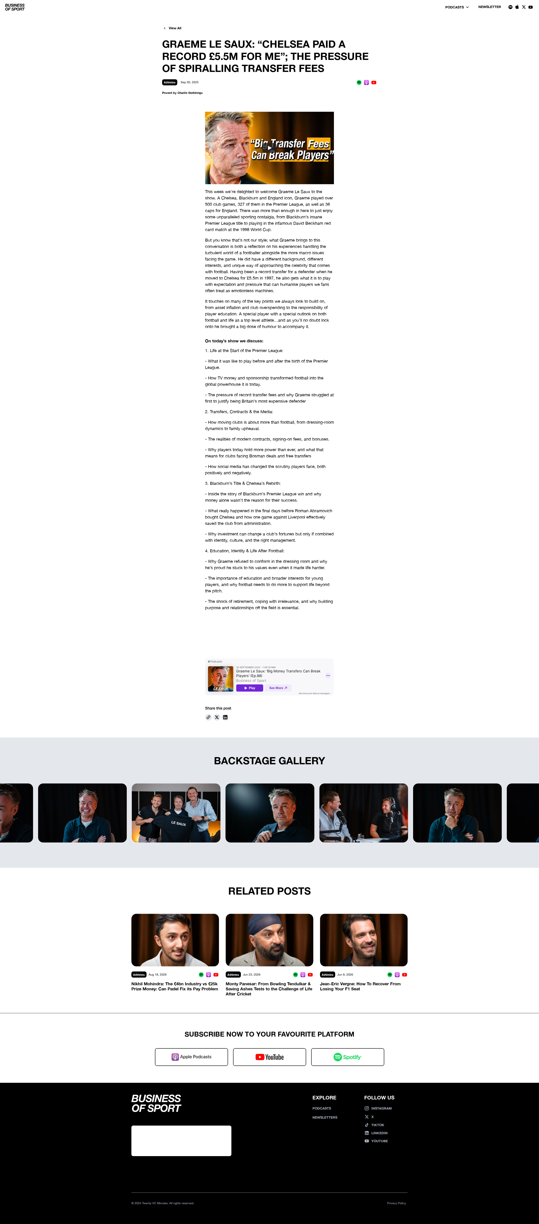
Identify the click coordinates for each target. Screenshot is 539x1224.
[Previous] (140, 813)
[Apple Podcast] (366, 82)
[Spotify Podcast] (359, 82)
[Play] (269, 148)
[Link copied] (208, 717)
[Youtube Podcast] (374, 82)
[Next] (399, 813)
